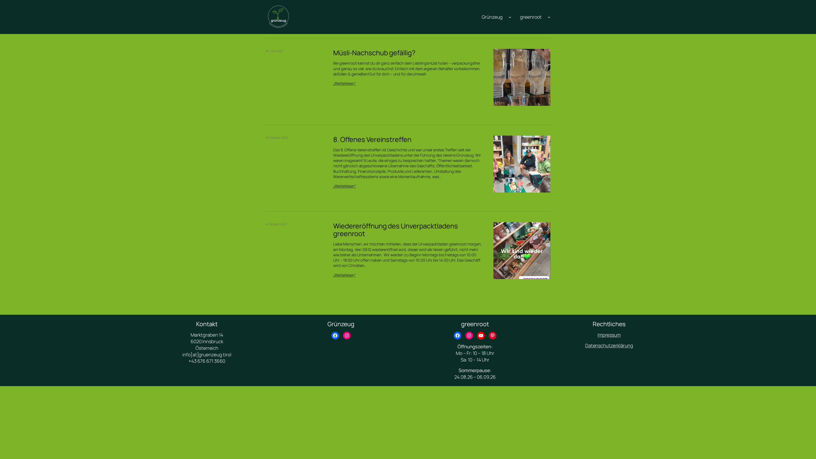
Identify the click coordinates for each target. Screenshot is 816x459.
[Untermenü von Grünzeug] (510, 17)
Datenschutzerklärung (609, 345)
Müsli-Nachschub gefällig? (374, 53)
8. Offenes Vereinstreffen (372, 139)
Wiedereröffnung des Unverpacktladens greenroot (395, 229)
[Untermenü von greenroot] (549, 17)
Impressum (609, 335)
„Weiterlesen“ (344, 83)
